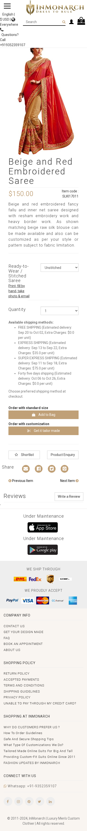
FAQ (7, 638)
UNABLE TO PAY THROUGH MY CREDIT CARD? (40, 703)
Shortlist (27, 455)
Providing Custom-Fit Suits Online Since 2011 (39, 757)
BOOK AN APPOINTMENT (23, 644)
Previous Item (22, 481)
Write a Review (69, 496)
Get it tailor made (46, 431)
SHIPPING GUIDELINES (22, 691)
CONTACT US (14, 626)
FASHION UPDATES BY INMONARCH (32, 763)
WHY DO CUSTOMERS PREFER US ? (32, 727)
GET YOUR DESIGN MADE (24, 632)
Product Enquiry (63, 455)
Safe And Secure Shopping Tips (29, 739)
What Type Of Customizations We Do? (33, 745)
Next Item (68, 481)
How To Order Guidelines (23, 733)
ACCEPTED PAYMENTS (21, 679)
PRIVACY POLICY (17, 697)
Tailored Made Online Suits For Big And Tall (38, 751)
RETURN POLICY (16, 673)
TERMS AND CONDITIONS (24, 685)
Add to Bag (46, 415)
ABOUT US (12, 650)
